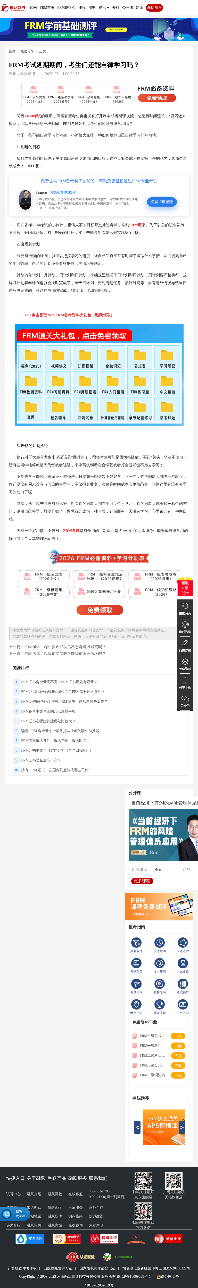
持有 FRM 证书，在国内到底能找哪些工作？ (56, 770)
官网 (33, 8)
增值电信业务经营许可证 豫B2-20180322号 (156, 1268)
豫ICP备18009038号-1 (134, 1276)
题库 (139, 8)
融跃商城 (55, 1225)
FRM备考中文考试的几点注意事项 (48, 711)
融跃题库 (55, 1216)
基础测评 (154, 8)
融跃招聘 (34, 1225)
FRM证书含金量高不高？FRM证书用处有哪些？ (59, 682)
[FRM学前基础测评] (99, 29)
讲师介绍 (13, 1225)
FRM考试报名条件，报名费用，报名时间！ (55, 741)
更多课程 (142, 881)
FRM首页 (47, 8)
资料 (115, 8)
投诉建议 (96, 1216)
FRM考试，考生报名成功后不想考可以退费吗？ (65, 647)
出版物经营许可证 (58, 1268)
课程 (82, 8)
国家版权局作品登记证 (97, 1268)
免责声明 (96, 1225)
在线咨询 (75, 1225)
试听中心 (13, 1194)
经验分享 (27, 51)
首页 (12, 51)
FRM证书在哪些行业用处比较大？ (48, 721)
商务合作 (96, 1207)
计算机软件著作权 (22, 1268)
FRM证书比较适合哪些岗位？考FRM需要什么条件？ (63, 692)
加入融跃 (34, 1207)
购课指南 (75, 1216)
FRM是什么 (66, 8)
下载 (178, 1036)
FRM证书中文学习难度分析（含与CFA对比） (57, 750)
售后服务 (75, 1207)
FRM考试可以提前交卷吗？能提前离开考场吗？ (65, 653)
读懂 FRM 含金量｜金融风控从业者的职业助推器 (60, 731)
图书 (92, 8)
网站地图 (34, 1216)
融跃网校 (55, 1194)
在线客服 (75, 1194)
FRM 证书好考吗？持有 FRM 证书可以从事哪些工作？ (64, 702)
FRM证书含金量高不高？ (41, 760)
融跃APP (55, 1207)
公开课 (127, 8)
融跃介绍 (34, 1194)
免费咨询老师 (162, 202)
